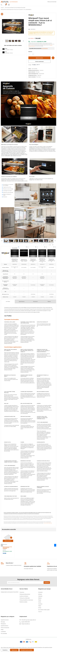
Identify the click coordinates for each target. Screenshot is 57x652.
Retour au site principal (52, 1)
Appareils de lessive (4, 625)
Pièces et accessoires (5, 627)
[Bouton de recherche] (1, 4)
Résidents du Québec (23, 601)
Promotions (22, 592)
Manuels (49, 301)
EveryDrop (40, 603)
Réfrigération (3, 623)
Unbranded (40, 596)
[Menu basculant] (9, 5)
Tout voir (40, 611)
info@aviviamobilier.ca (25, 623)
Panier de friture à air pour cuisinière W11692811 (7, 547)
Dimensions (35, 301)
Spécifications (21, 301)
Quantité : (30, 51)
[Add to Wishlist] (53, 57)
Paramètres (5, 650)
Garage (2, 629)
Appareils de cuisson (5, 619)
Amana (39, 601)
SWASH (39, 605)
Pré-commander (4, 633)
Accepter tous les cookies (26, 650)
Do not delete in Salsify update (44, 609)
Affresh (39, 607)
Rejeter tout (14, 650)
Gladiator (40, 598)
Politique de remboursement (25, 594)
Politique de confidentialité (25, 598)
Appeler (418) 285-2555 (25, 621)
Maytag (39, 599)
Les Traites (8, 301)
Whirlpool (40, 594)
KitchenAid (40, 592)
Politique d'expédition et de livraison (26, 599)
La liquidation (3, 631)
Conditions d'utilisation (24, 596)
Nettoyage (3, 621)
